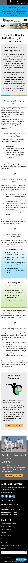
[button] (25, 20)
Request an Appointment (8, 523)
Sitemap (3, 548)
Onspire (21, 561)
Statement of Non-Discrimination (11, 545)
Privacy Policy (5, 542)
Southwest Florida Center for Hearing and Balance (14, 78)
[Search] (25, 552)
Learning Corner (6, 535)
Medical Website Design (11, 561)
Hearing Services (6, 529)
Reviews (3, 532)
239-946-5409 (10, 413)
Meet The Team (6, 526)
